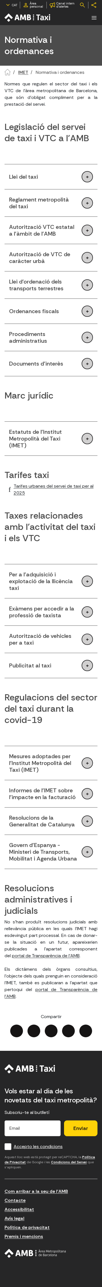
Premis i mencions (24, 1236)
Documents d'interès (36, 363)
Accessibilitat (19, 1209)
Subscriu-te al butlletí (27, 1112)
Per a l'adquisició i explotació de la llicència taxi (41, 581)
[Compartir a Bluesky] (68, 1031)
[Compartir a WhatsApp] (85, 1031)
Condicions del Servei (69, 1162)
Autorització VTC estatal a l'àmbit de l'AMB (41, 230)
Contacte (15, 1200)
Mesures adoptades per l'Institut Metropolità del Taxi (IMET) (40, 763)
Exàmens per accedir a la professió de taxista (41, 612)
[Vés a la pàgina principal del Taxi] (30, 1068)
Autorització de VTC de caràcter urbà (39, 258)
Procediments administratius (28, 337)
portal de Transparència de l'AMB (46, 956)
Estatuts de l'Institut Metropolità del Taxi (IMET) (35, 438)
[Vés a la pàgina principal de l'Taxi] (28, 18)
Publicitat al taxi (30, 665)
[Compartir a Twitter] (33, 1031)
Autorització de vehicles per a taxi (40, 639)
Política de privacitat (27, 1227)
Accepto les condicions (38, 1146)
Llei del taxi (23, 176)
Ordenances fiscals (34, 311)
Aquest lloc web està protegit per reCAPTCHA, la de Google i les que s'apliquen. (50, 1162)
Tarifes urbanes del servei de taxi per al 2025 (54, 489)
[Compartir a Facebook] (16, 1031)
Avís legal (14, 1218)
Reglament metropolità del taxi (39, 203)
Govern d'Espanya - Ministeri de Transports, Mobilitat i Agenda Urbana (43, 851)
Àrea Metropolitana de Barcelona (35, 1253)
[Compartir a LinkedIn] (51, 1031)
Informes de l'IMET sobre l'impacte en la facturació (42, 794)
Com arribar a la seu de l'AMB (36, 1191)
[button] (94, 17)
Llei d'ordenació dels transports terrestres (36, 285)
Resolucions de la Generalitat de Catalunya (42, 821)
